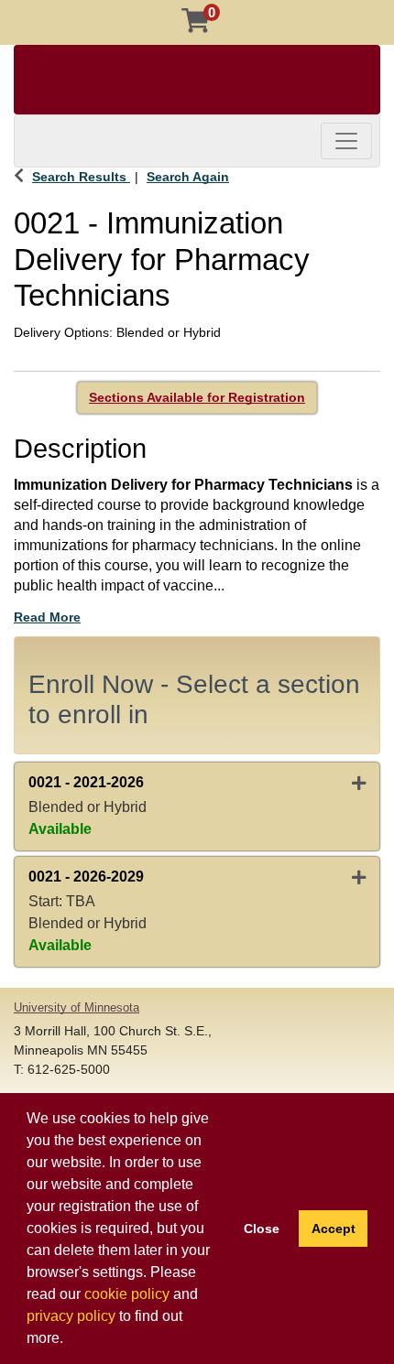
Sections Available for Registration (197, 397)
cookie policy (127, 1294)
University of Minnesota (76, 1007)
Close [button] (261, 1228)
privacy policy (71, 1316)
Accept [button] (334, 1228)
